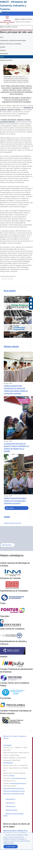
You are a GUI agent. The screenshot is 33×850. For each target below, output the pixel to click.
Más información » (7, 545)
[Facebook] (3, 278)
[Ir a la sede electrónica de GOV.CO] (5, 12)
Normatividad (4, 53)
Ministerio (3, 50)
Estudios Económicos (6, 60)
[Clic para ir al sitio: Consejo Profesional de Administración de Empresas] (11, 680)
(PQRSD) (11, 775)
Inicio (1, 37)
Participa (2, 47)
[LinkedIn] (9, 278)
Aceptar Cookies (10, 846)
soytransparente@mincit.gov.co (18, 783)
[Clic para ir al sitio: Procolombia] (12, 708)
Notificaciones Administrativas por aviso (14, 791)
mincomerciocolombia (11, 810)
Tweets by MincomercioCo (12, 523)
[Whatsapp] (12, 278)
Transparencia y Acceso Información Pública (13, 40)
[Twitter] (6, 278)
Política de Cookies (8, 843)
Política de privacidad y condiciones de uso (15, 830)
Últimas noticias (11, 346)
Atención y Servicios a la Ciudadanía (10, 43)
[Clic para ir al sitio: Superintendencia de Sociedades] (12, 601)
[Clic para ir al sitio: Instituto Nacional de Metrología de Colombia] (12, 576)
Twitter (7, 517)
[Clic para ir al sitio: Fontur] (12, 614)
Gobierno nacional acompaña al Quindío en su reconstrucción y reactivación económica (15, 500)
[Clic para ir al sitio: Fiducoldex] (10, 626)
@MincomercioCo (10, 799)
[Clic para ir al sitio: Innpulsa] (12, 667)
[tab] (16, 290)
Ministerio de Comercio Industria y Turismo (13, 814)
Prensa (2, 56)
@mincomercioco (10, 802)
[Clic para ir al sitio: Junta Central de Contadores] (11, 639)
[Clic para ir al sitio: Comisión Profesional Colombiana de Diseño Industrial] (12, 723)
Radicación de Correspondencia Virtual (13, 793)
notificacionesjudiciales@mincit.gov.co (13, 788)
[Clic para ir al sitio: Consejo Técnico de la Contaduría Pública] (12, 696)
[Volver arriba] (29, 810)
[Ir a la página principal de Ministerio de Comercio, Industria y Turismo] (7, 20)
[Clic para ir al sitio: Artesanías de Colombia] (12, 588)
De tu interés (10, 291)
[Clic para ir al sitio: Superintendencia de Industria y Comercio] (12, 654)
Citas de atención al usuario (18, 778)
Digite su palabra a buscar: (23, 19)
